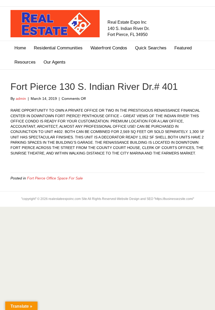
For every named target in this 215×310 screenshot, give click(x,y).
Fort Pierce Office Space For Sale (55, 178)
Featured (183, 47)
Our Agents (55, 62)
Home (20, 47)
